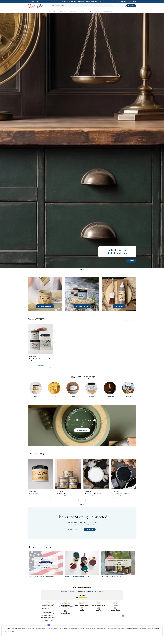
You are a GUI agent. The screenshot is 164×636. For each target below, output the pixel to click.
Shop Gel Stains (119, 306)
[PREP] (54, 388)
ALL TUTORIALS (131, 547)
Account (122, 5)
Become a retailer (132, 1)
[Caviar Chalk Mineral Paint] (123, 474)
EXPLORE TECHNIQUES (82, 430)
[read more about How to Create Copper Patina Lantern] (118, 563)
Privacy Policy (11, 631)
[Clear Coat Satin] (40, 474)
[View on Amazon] (65, 611)
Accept (27, 633)
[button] (131, 5)
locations (123, 1)
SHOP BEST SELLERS (131, 455)
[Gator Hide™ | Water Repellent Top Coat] (40, 339)
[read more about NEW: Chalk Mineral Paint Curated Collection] (82, 563)
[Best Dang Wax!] (68, 474)
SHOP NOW (131, 260)
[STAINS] (72, 388)
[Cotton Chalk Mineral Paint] (96, 474)
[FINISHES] (91, 388)
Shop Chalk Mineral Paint (45, 306)
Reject (45, 633)
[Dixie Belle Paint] (35, 6)
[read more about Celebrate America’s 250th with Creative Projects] (46, 563)
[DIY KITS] (128, 388)
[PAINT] (35, 388)
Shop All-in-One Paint (82, 306)
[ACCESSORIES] (109, 388)
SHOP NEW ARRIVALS (131, 320)
